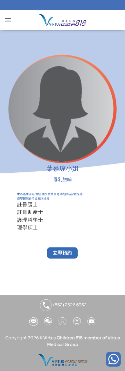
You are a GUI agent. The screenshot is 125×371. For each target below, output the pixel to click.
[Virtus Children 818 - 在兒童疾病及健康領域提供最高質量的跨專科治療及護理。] (62, 20)
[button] (7, 20)
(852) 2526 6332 (69, 305)
